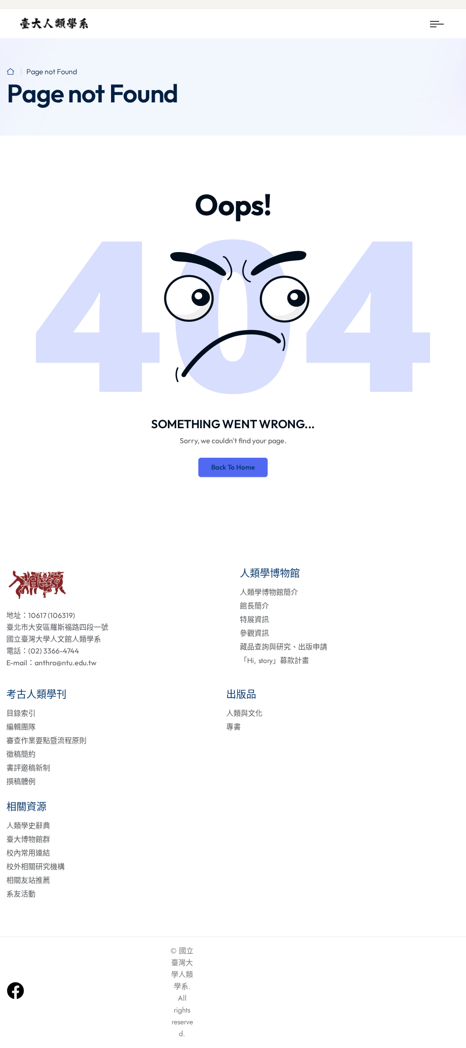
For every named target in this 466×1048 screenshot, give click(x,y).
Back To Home (233, 467)
